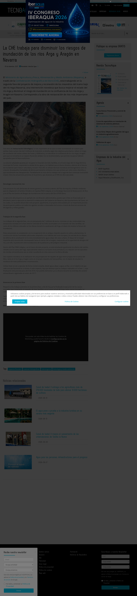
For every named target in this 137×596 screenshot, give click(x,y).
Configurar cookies (122, 301)
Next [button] (128, 25)
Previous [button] (8, 25)
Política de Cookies (72, 301)
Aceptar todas (20, 301)
